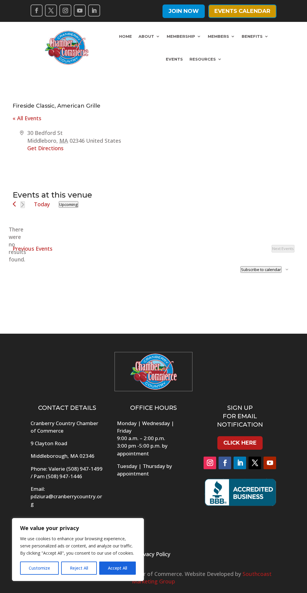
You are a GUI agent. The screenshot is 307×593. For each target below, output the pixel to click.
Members (218, 36)
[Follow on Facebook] (37, 10)
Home (125, 36)
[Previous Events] (14, 204)
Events (174, 59)
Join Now (183, 11)
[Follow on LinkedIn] (94, 10)
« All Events (27, 118)
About (146, 36)
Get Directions (45, 148)
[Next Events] (22, 204)
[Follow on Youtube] (80, 10)
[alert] (17, 244)
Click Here (240, 443)
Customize (39, 568)
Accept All (117, 568)
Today (42, 204)
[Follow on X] (51, 10)
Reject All (79, 568)
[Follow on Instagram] (65, 10)
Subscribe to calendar (261, 269)
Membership (181, 36)
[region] (78, 549)
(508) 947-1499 (84, 468)
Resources (202, 59)
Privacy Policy (153, 554)
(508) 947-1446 (64, 476)
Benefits (252, 36)
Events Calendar (242, 11)
